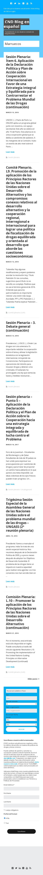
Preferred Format (10, 814)
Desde (8, 717)
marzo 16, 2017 (12, 445)
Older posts (32, 679)
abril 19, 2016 (11, 536)
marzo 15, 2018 (12, 112)
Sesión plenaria (13, 157)
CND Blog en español (16, 24)
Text (7, 823)
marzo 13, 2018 (12, 262)
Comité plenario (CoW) (16, 312)
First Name (7, 793)
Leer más (10, 152)
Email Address (9, 785)
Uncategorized (26, 489)
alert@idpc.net (9, 758)
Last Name (7, 802)
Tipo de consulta (11, 701)
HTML (8, 818)
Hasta (8, 722)
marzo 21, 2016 (12, 633)
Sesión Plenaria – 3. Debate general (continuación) (21, 326)
